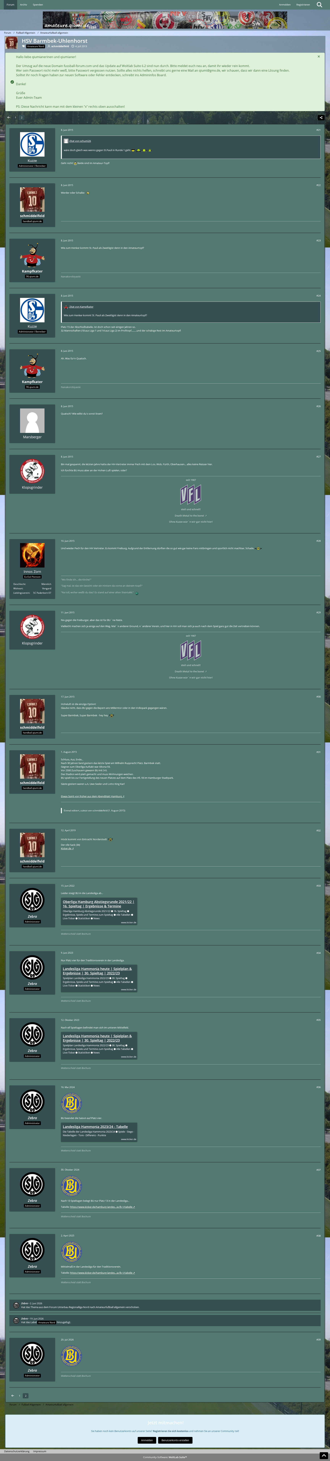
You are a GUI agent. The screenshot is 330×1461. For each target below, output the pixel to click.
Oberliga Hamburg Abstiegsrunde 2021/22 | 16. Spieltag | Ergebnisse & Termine (98, 904)
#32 (318, 830)
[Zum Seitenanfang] (324, 1455)
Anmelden (285, 4)
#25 (318, 351)
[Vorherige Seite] (8, 117)
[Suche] (319, 5)
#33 (318, 885)
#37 (318, 1170)
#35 (318, 1020)
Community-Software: (165, 1457)
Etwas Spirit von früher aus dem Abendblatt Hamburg (91, 796)
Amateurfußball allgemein (110, 1307)
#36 (318, 1087)
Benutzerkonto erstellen (175, 1440)
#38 (318, 1235)
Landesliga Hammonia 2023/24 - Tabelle (95, 1127)
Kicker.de (66, 848)
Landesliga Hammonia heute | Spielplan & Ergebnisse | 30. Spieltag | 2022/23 (97, 971)
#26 (318, 406)
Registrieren (303, 4)
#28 (318, 541)
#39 (318, 1339)
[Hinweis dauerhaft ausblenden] (319, 56)
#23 (318, 240)
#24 (318, 295)
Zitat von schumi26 (80, 141)
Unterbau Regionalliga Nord (73, 1307)
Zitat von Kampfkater (81, 306)
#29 (318, 612)
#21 (318, 130)
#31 (318, 752)
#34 (318, 953)
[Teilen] (321, 117)
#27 (318, 456)
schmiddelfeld (99, 810)
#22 (318, 185)
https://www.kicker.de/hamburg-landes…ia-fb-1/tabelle (101, 1207)
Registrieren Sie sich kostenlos (170, 1431)
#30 (318, 696)
